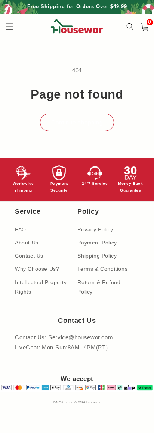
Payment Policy (97, 243)
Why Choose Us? (37, 269)
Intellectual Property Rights (41, 287)
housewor (93, 402)
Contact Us (29, 256)
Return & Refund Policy (98, 287)
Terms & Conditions (102, 269)
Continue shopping (77, 122)
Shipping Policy (97, 256)
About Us (26, 243)
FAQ (20, 229)
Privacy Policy (95, 229)
